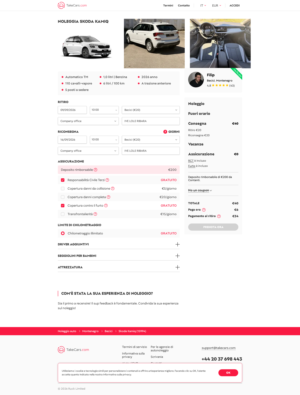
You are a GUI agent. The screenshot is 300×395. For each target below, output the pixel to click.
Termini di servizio (134, 347)
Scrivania (157, 357)
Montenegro (224, 80)
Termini (168, 5)
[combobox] (102, 109)
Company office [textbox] (70, 121)
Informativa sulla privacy (133, 355)
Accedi (235, 5)
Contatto (184, 5)
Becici (211, 80)
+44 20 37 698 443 (222, 359)
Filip (211, 75)
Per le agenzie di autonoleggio (162, 348)
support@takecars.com (219, 348)
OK (228, 372)
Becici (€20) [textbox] (132, 110)
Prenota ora (213, 227)
